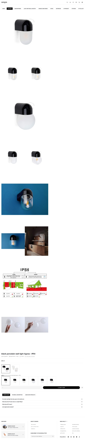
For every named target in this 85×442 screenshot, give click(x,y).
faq (72, 433)
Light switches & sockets (30, 8)
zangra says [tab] (6, 394)
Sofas (51, 8)
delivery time (62, 428)
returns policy (74, 426)
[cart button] (79, 2)
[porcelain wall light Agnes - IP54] (15, 368)
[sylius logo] (4, 2)
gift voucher (62, 433)
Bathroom (58, 8)
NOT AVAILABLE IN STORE (30, 356)
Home (3, 8)
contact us (33, 428)
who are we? (33, 424)
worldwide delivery (75, 424)
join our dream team (35, 426)
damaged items (63, 430)
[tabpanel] (42, 403)
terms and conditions (76, 430)
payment (62, 426)
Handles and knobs (43, 8)
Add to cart (62, 387)
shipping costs (63, 424)
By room (74, 8)
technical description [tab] (17, 394)
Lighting (10, 8)
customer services (75, 428)
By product (66, 8)
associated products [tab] (30, 394)
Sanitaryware (18, 8)
